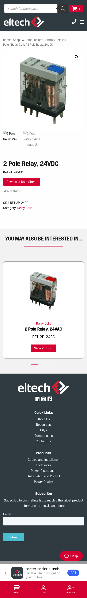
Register (71, 592)
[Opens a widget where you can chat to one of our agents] (71, 556)
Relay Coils (18, 44)
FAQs (43, 430)
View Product (43, 348)
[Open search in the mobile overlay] (36, 8)
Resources (43, 424)
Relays (60, 40)
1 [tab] (34, 365)
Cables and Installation (43, 459)
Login (43, 592)
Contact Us (43, 441)
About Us (43, 419)
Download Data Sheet (22, 181)
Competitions (43, 435)
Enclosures (43, 465)
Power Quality (43, 481)
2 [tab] (43, 365)
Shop (16, 592)
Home (7, 40)
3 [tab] (52, 365)
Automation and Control (37, 40)
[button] (76, 57)
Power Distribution (43, 470)
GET (73, 573)
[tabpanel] (43, 310)
